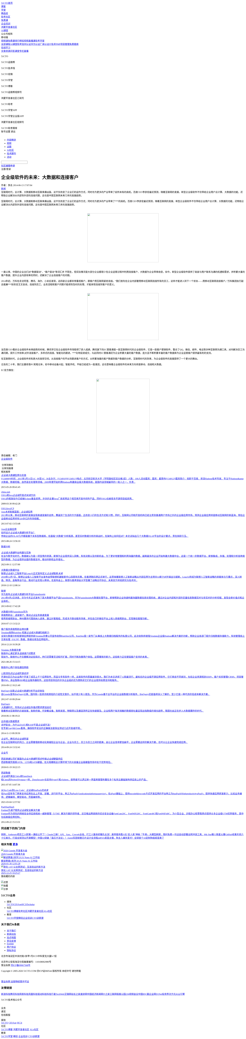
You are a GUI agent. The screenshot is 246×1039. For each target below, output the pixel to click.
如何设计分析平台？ (18, 532)
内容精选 (11, 140)
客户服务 (5, 629)
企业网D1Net (155, 994)
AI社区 (10, 150)
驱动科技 (42, 994)
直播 (26, 51)
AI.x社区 (47, 911)
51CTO (10, 904)
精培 (20, 918)
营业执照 (6, 981)
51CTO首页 (7, 3)
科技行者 (51, 994)
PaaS (3, 807)
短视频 (25, 41)
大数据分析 (7, 612)
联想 (3, 591)
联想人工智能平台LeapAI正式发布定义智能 (32, 573)
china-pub (5, 492)
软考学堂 (39, 41)
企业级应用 (11, 529)
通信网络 (23, 667)
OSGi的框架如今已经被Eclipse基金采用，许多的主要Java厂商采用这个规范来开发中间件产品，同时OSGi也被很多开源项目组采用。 (67, 498)
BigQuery (5, 704)
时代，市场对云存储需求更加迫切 (26, 707)
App (3, 529)
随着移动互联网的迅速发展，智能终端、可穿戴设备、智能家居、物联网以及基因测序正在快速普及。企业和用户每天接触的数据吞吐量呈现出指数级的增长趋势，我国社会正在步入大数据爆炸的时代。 (102, 711)
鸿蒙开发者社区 (9, 27)
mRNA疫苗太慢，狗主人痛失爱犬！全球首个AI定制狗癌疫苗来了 (131, 838)
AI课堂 (4, 30)
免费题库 (74, 44)
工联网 (113, 994)
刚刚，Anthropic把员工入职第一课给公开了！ (24, 834)
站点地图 (11, 937)
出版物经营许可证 (20, 981)
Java (8, 508)
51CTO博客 (12, 911)
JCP (12, 508)
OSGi (3, 508)
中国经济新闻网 (95, 994)
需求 (17, 721)
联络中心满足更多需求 (18, 653)
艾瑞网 (67, 994)
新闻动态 (11, 934)
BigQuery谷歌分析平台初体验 (22, 691)
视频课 (4, 41)
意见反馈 (11, 941)
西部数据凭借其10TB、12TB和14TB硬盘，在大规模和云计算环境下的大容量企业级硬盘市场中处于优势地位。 (57, 762)
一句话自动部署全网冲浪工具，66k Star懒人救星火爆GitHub (202, 834)
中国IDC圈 (143, 994)
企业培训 (5, 23)
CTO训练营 (38, 918)
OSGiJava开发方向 (18, 495)
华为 (25, 612)
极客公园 (121, 994)
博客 (3, 6)
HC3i (24, 904)
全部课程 (5, 44)
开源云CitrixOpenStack (16, 776)
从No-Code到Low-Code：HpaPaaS (24, 790)
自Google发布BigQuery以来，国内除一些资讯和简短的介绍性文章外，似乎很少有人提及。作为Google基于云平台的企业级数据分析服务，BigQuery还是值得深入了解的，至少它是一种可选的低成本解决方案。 (105, 694)
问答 (12, 51)
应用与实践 (13, 475)
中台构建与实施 (16, 552)
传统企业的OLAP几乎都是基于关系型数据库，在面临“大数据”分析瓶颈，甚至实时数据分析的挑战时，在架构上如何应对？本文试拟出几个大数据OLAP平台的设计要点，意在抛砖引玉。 (94, 536)
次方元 (172, 994)
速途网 (83, 994)
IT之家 (106, 994)
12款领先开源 (14, 673)
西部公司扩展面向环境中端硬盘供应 (32, 759)
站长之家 (75, 994)
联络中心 (5, 667)
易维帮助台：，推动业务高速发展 (25, 615)
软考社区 (5, 17)
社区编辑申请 (8, 165)
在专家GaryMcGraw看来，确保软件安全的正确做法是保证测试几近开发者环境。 (41, 728)
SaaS (8, 807)
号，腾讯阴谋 (14, 739)
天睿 (18, 650)
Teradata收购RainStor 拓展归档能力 (25, 632)
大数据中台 (13, 570)
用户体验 (14, 667)
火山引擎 (180, 994)
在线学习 (5, 47)
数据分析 (5, 546)
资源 (8, 51)
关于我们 (11, 930)
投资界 (165, 994)
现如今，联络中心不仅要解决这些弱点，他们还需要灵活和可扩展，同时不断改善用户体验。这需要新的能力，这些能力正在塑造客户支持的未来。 (75, 657)
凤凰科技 (33, 994)
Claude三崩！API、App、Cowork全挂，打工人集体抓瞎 (74, 834)
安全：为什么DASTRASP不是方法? (26, 725)
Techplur (31, 904)
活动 (9, 157)
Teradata (5, 650)
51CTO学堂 (12, 918)
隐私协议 (11, 950)
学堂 (3, 10)
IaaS (12, 807)
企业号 (4, 753)
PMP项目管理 (62, 44)
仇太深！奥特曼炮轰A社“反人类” (119, 834)
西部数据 (5, 773)
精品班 (4, 13)
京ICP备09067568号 (20, 965)
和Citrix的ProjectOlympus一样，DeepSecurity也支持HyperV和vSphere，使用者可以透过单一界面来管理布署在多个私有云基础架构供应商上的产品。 (74, 779)
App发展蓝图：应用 (16, 512)
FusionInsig (18, 612)
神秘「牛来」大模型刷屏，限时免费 (154, 834)
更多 (15, 844)
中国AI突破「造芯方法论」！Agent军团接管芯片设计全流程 (68, 838)
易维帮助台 (16, 629)
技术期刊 (11, 153)
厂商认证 (44, 44)
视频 (9, 143)
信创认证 (26, 44)
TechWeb (60, 994)
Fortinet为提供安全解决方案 (20, 810)
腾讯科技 (14, 994)
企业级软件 (7, 459)
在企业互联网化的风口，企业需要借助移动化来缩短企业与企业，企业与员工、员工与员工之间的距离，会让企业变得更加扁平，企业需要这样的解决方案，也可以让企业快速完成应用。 (94, 742)
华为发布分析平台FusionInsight (23, 594)
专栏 (21, 51)
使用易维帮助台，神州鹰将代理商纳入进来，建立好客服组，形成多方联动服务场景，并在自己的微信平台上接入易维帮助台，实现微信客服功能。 (75, 618)
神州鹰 (25, 629)
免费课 (4, 20)
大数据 (4, 570)
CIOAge (18, 904)
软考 (19, 44)
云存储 (4, 721)
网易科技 (23, 994)
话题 (9, 146)
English (10, 943)
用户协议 (11, 947)
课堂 (17, 51)
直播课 (31, 41)
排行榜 (18, 41)
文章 (3, 51)
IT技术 (52, 44)
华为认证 (35, 44)
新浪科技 (5, 994)
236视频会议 (132, 994)
